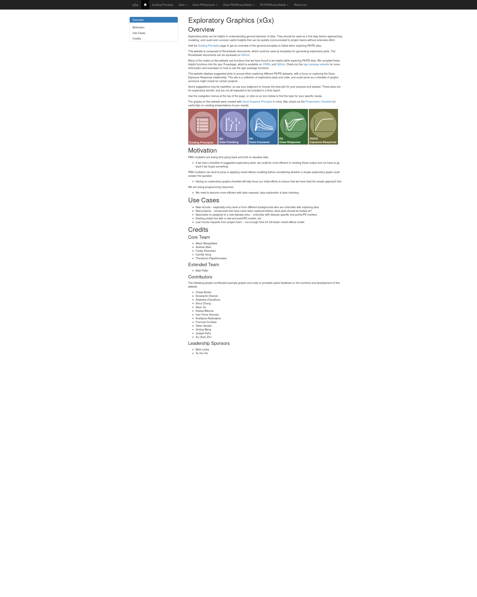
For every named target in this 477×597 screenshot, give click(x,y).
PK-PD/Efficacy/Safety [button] (273, 5)
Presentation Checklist (319, 101)
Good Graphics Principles (257, 101)
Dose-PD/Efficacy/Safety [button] (238, 5)
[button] (203, 126)
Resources (300, 5)
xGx (135, 4)
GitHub (245, 55)
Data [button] (182, 5)
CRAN (266, 64)
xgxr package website (316, 64)
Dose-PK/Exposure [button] (204, 5)
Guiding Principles (162, 5)
